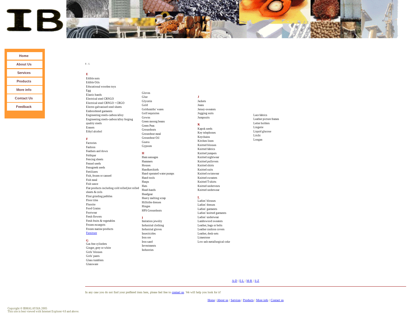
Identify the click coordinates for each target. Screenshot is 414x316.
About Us (24, 64)
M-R (249, 280)
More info (24, 89)
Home (23, 56)
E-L (241, 280)
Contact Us (24, 98)
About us (222, 300)
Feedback (24, 106)
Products (24, 81)
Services (24, 73)
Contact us (277, 300)
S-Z (257, 280)
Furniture (91, 233)
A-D (234, 280)
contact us (178, 292)
